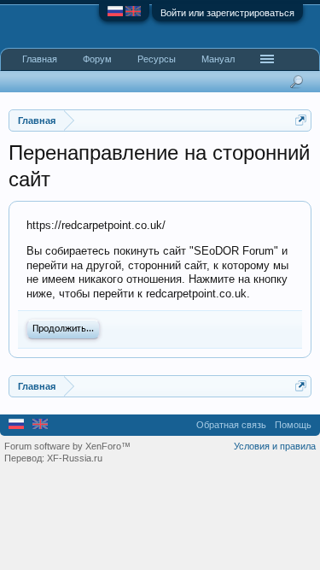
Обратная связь (231, 425)
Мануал (218, 59)
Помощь (293, 425)
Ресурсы (156, 59)
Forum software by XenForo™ (67, 446)
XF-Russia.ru (74, 458)
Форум (97, 59)
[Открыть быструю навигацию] (300, 120)
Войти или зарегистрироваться (227, 13)
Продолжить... (63, 329)
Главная (39, 59)
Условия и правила (275, 446)
